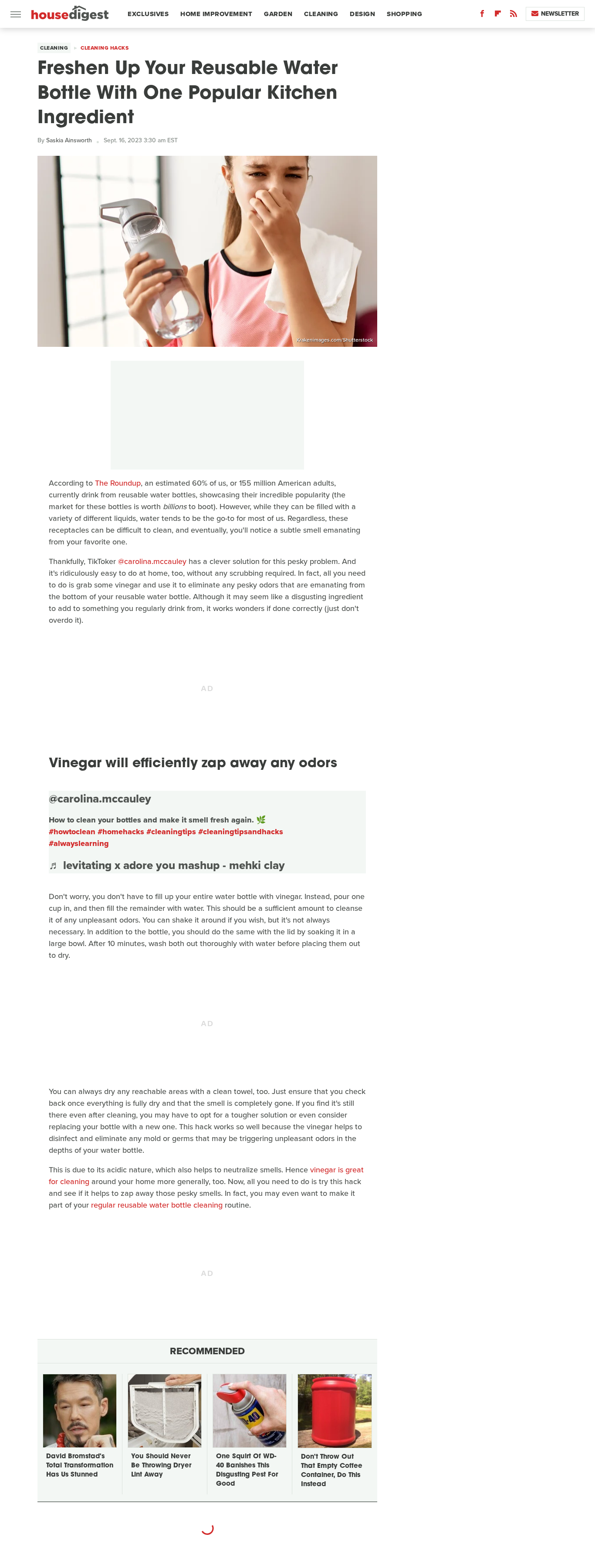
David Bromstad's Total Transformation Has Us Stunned (79, 1465)
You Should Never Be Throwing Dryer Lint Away (161, 1465)
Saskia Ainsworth (69, 140)
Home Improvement (216, 14)
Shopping (404, 14)
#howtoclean (72, 831)
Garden (278, 14)
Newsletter (560, 13)
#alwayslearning (79, 843)
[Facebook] (482, 15)
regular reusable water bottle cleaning (157, 1205)
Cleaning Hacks (104, 48)
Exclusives (148, 14)
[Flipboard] (497, 15)
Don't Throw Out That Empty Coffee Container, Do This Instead (331, 1471)
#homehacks (121, 831)
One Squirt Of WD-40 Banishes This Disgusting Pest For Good (247, 1470)
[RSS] (513, 15)
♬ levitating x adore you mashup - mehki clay (167, 865)
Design (362, 14)
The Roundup (118, 483)
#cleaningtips (171, 831)
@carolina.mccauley (152, 561)
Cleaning (321, 14)
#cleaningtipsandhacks (240, 831)
